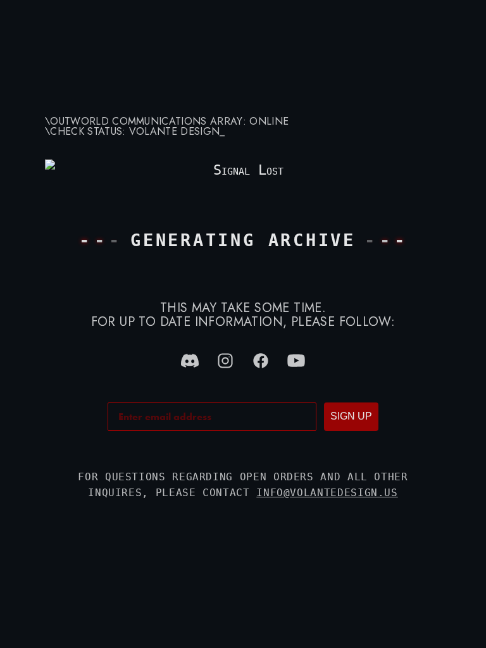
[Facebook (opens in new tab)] (261, 361)
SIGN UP (351, 416)
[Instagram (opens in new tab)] (225, 361)
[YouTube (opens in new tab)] (296, 361)
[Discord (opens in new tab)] (190, 361)
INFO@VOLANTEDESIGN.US (326, 493)
